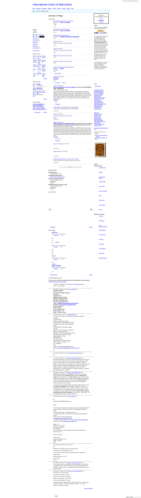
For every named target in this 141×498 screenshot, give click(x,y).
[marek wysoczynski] (39, 71)
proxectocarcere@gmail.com (70, 421)
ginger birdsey (102, 205)
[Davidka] (96, 175)
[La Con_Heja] (96, 189)
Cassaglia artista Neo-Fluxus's (65, 67)
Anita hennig (102, 220)
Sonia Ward (101, 253)
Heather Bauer (102, 230)
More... (70, 166)
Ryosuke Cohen (97, 125)
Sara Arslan (101, 244)
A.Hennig (101, 216)
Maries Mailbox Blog (98, 120)
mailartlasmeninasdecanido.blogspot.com (67, 303)
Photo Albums (36, 48)
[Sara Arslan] (96, 247)
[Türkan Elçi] (44, 57)
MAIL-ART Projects (98, 105)
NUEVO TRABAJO (56, 265)
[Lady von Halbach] (96, 194)
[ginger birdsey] (96, 208)
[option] (70, 209)
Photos (34, 46)
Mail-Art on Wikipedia (99, 93)
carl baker (61, 143)
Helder (54, 151)
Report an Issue (96, 496)
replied (58, 107)
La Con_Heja (102, 186)
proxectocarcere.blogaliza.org (81, 419)
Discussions (35, 40)
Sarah (100, 195)
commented (63, 20)
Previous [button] (50, 209)
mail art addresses (98, 106)
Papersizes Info (97, 115)
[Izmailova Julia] (96, 184)
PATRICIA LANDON (57, 158)
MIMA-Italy (96, 112)
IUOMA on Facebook (98, 90)
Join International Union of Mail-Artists (58, 281)
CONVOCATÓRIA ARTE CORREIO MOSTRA (64, 123)
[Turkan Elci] (35, 66)
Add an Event (37, 112)
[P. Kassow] (96, 242)
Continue (57, 242)
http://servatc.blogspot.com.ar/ (57, 176)
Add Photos (52, 227)
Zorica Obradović (56, 20)
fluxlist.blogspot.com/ (98, 102)
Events (34, 42)
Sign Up (116, 1)
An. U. (69, 444)
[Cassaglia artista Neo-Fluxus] (44, 75)
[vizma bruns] (44, 71)
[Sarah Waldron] (96, 251)
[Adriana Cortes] (96, 170)
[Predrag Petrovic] (35, 57)
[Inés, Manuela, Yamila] (96, 180)
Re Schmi (55, 61)
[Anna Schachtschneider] (96, 228)
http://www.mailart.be (98, 92)
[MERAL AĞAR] (39, 66)
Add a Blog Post (53, 274)
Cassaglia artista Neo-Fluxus (74, 353)
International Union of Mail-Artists (52, 4)
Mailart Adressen (98, 119)
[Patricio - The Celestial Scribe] (35, 75)
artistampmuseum (98, 114)
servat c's (69, 20)
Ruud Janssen (45, 496)
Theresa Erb (101, 200)
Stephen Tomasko (103, 258)
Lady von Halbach (103, 191)
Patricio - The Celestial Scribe (75, 284)
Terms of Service (105, 496)
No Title (77, 158)
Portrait (38, 84)
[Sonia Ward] (96, 256)
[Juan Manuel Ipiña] (44, 66)
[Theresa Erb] (96, 203)
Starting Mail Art (75, 107)
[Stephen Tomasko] (96, 261)
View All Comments (88, 488)
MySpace (36, 37)
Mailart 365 (39, 88)
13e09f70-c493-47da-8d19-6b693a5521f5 (69, 36)
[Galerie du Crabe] (39, 62)
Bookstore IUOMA (98, 95)
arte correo (69, 55)
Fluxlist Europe (97, 100)
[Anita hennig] (96, 223)
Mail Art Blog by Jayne (99, 98)
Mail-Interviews (97, 123)
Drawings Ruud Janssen (99, 97)
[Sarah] (96, 198)
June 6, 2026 (36, 106)
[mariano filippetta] (39, 57)
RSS (49, 167)
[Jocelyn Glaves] (96, 237)
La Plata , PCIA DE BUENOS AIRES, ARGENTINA (39, 109)
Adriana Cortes (102, 167)
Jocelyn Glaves (102, 234)
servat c (55, 41)
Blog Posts (35, 39)
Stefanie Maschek (57, 35)
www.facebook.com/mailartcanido (67, 304)
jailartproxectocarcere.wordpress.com (63, 418)
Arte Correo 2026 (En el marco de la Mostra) (64, 87)
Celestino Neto (71, 314)
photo (72, 20)
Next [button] (91, 209)
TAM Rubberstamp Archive (100, 104)
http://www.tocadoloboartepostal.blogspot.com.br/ (68, 348)
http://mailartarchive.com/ (99, 121)
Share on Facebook (39, 34)
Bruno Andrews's (64, 107)
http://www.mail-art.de (99, 91)
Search (139, 1)
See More (55, 69)
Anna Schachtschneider (103, 226)
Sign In (120, 1)
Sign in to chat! (129, 497)
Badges (90, 496)
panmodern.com (97, 109)
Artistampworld (97, 107)
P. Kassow (101, 239)
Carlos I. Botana (71, 289)
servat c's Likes (36, 50)
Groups (34, 44)
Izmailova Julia (102, 181)
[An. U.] (35, 71)
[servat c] (96, 212)
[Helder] (39, 75)
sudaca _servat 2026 (65, 22)
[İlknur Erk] (44, 62)
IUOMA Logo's (97, 116)
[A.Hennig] (96, 219)
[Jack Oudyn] (35, 62)
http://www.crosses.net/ (99, 124)
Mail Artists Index (98, 117)
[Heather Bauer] (96, 233)
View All (45, 78)
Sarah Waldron (102, 248)
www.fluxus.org (97, 96)
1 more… (55, 117)
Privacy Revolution (98, 101)
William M (55, 55)
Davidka (101, 172)
